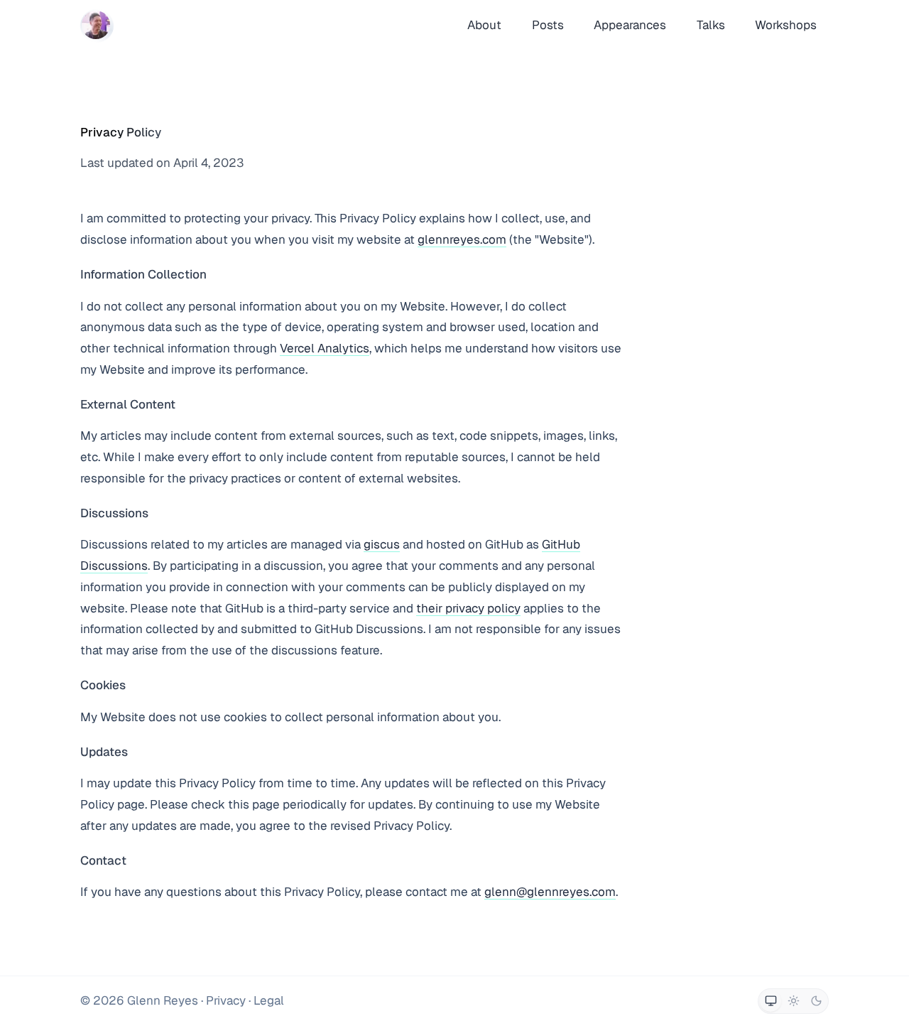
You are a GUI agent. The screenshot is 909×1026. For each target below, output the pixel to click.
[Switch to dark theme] (816, 1001)
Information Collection (143, 274)
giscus (382, 544)
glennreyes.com (462, 239)
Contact (103, 860)
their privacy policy (468, 608)
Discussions (114, 513)
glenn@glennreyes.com (550, 892)
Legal (269, 1000)
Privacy (226, 1000)
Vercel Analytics (324, 348)
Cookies (103, 685)
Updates (104, 752)
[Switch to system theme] (770, 1001)
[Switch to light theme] (793, 1001)
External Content (127, 404)
